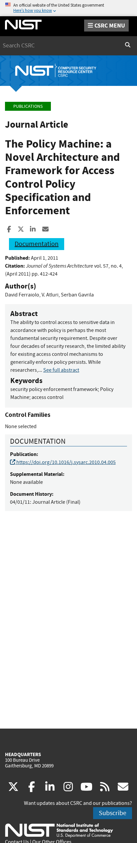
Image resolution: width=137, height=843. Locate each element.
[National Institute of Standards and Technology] (59, 830)
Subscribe (112, 813)
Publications (28, 106)
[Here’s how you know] (68, 8)
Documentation (37, 244)
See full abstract (61, 370)
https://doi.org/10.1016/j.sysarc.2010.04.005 (65, 462)
